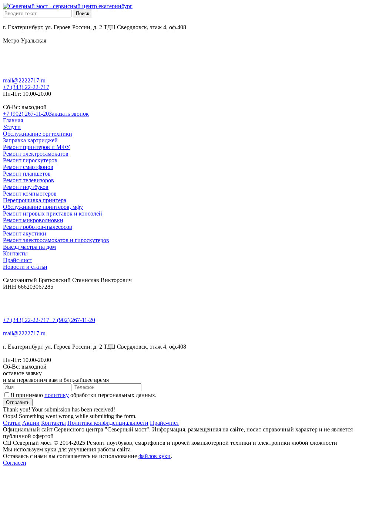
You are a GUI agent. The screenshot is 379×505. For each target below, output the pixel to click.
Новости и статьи (25, 267)
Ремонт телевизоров (28, 180)
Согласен (14, 463)
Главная (13, 120)
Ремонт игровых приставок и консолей (52, 213)
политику (56, 395)
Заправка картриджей (30, 140)
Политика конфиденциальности (107, 423)
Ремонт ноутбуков (25, 187)
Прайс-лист (17, 260)
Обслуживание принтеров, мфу (43, 207)
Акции (31, 423)
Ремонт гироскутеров (30, 160)
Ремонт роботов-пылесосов (37, 227)
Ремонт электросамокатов (35, 153)
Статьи (12, 423)
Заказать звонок (69, 114)
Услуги (12, 127)
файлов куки (154, 456)
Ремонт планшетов (27, 173)
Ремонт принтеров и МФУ (36, 147)
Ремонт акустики (24, 233)
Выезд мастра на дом (29, 247)
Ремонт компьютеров (30, 193)
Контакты (15, 253)
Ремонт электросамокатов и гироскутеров (56, 240)
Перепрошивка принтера (34, 200)
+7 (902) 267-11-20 (26, 114)
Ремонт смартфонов (28, 167)
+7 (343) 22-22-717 (26, 87)
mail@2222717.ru (24, 80)
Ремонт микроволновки (33, 220)
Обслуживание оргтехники (37, 134)
